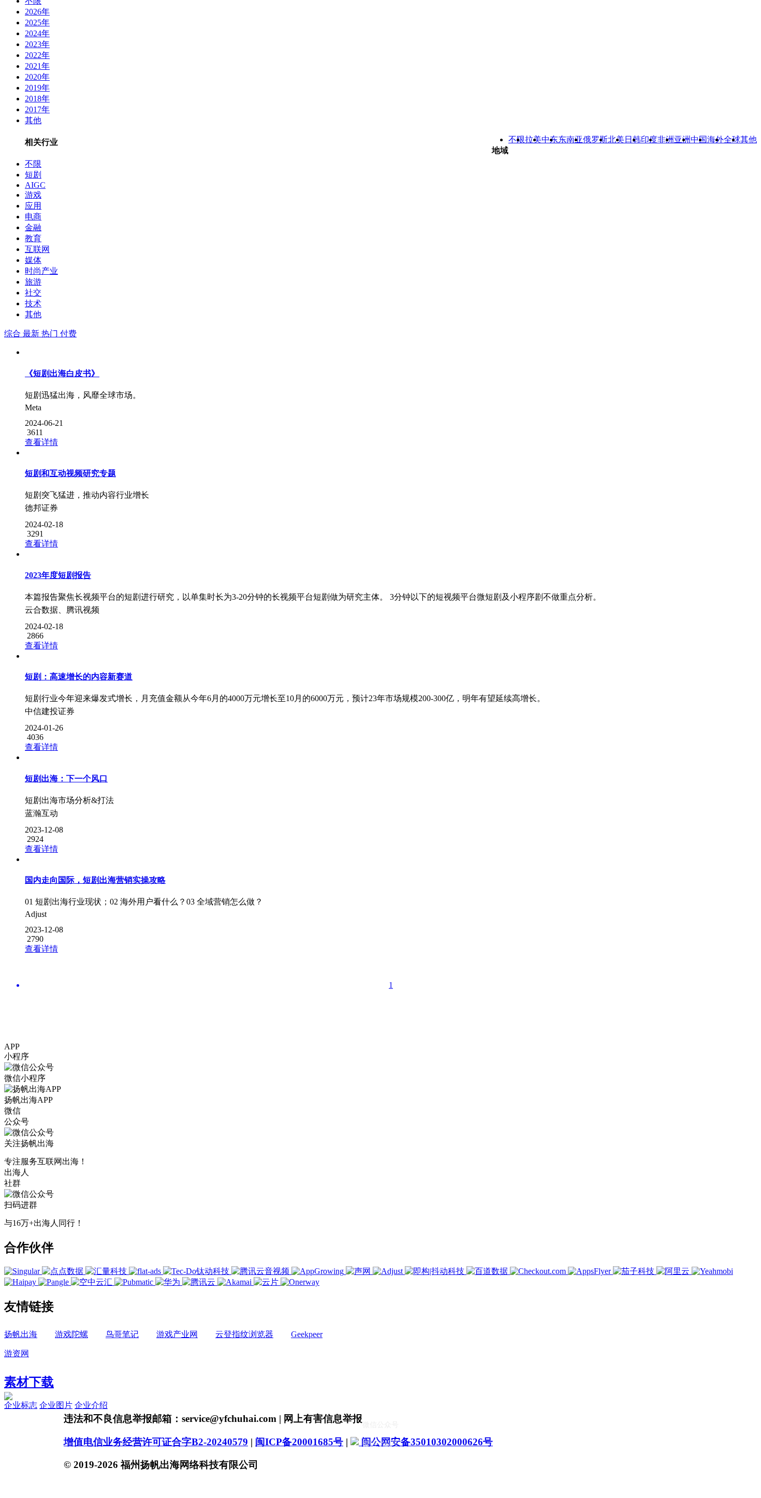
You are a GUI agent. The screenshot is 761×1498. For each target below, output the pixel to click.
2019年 (37, 87)
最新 (32, 333)
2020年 (37, 76)
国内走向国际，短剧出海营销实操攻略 (95, 880)
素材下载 (29, 1382)
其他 (33, 120)
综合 (13, 333)
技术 (33, 303)
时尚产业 (41, 270)
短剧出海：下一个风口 (66, 778)
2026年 (37, 11)
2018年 (37, 98)
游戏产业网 (177, 1334)
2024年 (37, 33)
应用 (33, 205)
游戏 (33, 194)
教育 (33, 238)
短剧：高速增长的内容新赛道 (79, 676)
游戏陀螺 (71, 1334)
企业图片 (55, 1405)
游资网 (16, 1353)
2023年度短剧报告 (58, 575)
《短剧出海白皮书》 (62, 373)
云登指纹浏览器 (244, 1334)
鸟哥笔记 (122, 1334)
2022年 (37, 55)
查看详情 (41, 442)
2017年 (37, 109)
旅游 (33, 281)
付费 (68, 333)
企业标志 (20, 1405)
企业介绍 (91, 1405)
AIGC (35, 185)
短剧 (33, 174)
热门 (50, 333)
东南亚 (570, 139)
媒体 (33, 260)
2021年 (37, 66)
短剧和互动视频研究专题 (70, 473)
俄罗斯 (595, 139)
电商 (33, 216)
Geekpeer (307, 1334)
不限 (33, 163)
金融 (33, 227)
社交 (33, 292)
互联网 (37, 249)
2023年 (37, 44)
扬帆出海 (20, 1334)
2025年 (37, 22)
